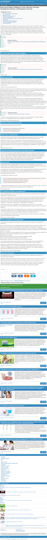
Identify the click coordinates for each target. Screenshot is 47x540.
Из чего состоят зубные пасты (9, 337)
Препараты (3, 479)
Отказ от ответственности (22, 538)
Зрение (2, 477)
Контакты (31, 1)
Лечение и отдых (4, 467)
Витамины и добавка (5, 475)
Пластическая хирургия (6, 472)
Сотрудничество (19, 529)
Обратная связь (4, 530)
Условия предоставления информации (8, 538)
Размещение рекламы (20, 530)
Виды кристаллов (6, 14)
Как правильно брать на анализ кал (10, 20)
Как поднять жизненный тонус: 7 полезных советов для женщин (18, 353)
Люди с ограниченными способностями (9, 463)
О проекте (26, 1)
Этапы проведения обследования (9, 22)
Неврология (3, 469)
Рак (1, 460)
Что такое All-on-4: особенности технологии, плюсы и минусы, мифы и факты (22, 290)
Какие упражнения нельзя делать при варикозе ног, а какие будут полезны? (22, 439)
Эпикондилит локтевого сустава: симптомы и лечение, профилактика (20, 369)
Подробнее (43, 302)
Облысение (3, 464)
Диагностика (5, 19)
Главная (22, 1)
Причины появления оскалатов (9, 16)
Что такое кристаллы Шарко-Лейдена (10, 13)
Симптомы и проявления (8, 17)
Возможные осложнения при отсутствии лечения (12, 18)
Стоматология (4, 462)
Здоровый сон (4, 474)
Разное (2, 303)
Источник (2, 269)
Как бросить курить (5, 473)
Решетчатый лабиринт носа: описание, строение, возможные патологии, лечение (25, 69)
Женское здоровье (5, 478)
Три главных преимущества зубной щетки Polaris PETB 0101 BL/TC (18, 322)
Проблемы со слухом (5, 465)
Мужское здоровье (5, 468)
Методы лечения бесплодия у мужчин (11, 306)
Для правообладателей (20, 531)
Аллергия (3, 457)
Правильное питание (5, 470)
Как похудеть (3, 481)
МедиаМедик (7, 1)
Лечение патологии (7, 23)
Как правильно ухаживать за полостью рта (12, 405)
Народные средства (5, 458)
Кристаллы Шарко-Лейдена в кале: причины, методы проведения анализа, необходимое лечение (26, 42)
